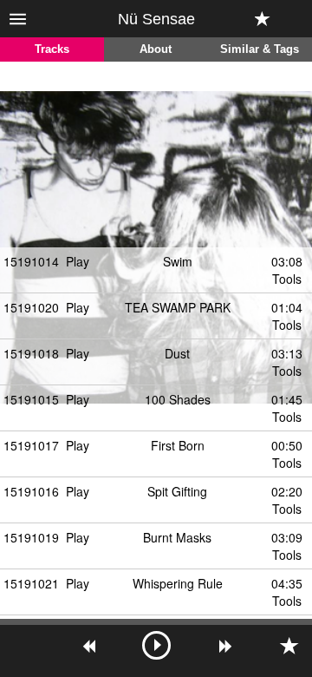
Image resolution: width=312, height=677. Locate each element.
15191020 (31, 307)
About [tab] (156, 49)
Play (77, 261)
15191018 (31, 353)
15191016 (31, 491)
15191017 (31, 445)
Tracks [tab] (52, 49)
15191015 (31, 399)
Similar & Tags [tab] (259, 49)
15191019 (31, 537)
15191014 (31, 261)
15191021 (31, 583)
